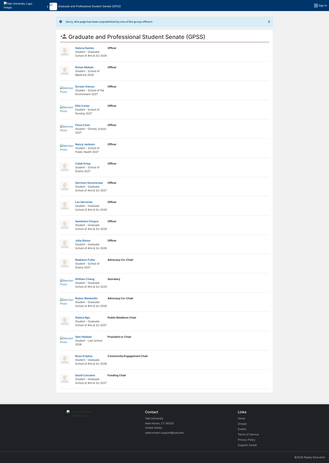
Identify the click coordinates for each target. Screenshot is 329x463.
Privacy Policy (246, 439)
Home (241, 418)
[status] (109, 22)
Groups (242, 423)
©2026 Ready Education (309, 457)
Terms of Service (248, 434)
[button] (19, 5)
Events (242, 429)
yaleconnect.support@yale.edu (164, 432)
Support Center (247, 445)
